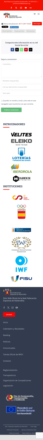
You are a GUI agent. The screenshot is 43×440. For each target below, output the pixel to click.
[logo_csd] (21, 195)
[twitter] (8, 308)
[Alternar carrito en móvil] (35, 14)
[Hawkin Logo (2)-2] (21, 176)
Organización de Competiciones (17, 380)
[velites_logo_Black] (21, 133)
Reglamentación (10, 370)
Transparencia (9, 375)
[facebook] (4, 308)
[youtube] (17, 308)
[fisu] (21, 276)
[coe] (21, 205)
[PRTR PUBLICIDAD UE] (21, 404)
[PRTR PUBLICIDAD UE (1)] (21, 394)
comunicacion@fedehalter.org (21, 3)
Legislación (8, 385)
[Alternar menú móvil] (39, 14)
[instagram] (12, 308)
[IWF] (21, 254)
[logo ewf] (21, 237)
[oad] (21, 225)
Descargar (37, 24)
